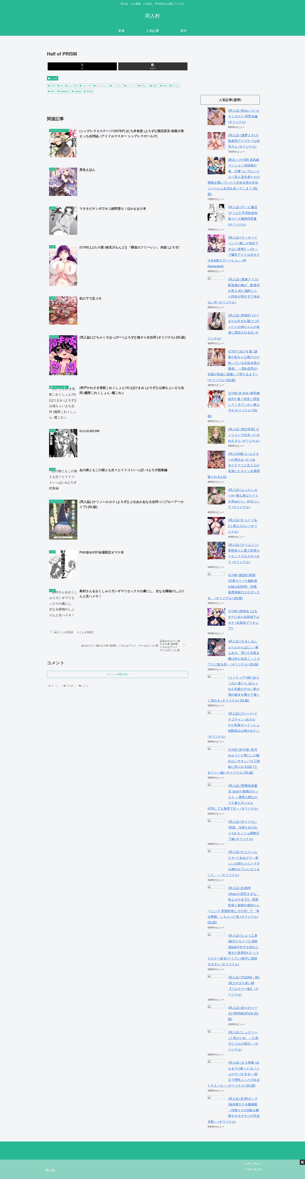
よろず (54, 78)
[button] (152, 66)
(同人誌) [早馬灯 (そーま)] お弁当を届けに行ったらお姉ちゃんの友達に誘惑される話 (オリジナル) (234, 326)
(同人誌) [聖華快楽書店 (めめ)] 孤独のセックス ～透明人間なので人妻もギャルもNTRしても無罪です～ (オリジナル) (233, 797)
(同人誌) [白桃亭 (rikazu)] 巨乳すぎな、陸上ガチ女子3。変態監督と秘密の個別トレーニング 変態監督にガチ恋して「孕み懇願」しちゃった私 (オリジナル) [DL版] (234, 904)
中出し (144, 85)
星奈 (53, 91)
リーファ (131, 85)
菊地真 (89, 91)
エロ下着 (72, 85)
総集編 (77, 91)
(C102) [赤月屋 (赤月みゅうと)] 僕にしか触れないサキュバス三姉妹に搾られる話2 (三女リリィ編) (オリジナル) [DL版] (234, 761)
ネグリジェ (102, 85)
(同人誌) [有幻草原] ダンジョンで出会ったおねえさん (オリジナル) (244, 435)
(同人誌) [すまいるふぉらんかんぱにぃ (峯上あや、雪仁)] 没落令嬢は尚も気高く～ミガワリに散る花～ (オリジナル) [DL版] (234, 652)
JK (61, 85)
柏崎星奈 (65, 91)
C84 (53, 85)
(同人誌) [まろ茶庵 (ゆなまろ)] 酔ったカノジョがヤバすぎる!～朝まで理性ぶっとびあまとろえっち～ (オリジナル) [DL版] (234, 1074)
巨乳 (165, 85)
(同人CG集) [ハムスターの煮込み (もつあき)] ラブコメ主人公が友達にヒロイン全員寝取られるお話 (234, 465)
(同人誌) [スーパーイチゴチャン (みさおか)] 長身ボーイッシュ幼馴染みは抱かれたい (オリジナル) (234, 725)
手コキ (176, 85)
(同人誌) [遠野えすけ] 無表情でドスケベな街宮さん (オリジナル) (244, 141)
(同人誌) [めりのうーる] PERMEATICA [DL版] (243, 1013)
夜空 (155, 85)
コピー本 (86, 85)
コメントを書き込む (117, 674)
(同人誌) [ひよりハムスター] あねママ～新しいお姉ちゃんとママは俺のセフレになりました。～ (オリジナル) (234, 863)
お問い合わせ (252, 1163)
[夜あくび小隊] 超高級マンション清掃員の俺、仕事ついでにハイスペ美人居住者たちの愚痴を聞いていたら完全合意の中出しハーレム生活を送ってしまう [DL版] (234, 176)
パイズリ (117, 85)
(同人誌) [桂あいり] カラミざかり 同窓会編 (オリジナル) (243, 116)
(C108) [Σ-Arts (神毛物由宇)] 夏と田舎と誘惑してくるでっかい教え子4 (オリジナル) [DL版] (234, 404)
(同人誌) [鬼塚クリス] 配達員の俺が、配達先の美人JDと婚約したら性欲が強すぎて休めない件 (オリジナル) (234, 290)
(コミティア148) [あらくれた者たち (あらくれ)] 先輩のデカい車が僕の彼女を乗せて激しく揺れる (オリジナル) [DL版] (234, 688)
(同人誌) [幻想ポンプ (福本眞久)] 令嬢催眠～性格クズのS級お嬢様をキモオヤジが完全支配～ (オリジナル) (234, 1110)
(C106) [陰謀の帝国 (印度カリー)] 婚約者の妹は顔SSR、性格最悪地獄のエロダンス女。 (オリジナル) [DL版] (234, 586)
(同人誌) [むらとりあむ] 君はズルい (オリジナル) (242, 526)
